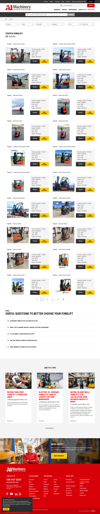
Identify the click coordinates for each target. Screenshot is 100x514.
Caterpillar (56, 486)
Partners (68, 1)
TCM (55, 491)
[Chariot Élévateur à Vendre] (28, 469)
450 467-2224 (91, 9)
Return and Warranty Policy (79, 1)
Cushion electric (70, 482)
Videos (51, 1)
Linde (55, 484)
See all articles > (50, 428)
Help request (59, 456)
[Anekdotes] (92, 511)
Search (91, 5)
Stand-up (68, 488)
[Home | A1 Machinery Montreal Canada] (18, 7)
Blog (63, 1)
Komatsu (46, 491)
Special (82, 493)
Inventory (57, 9)
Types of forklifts (33, 491)
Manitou (46, 489)
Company (57, 1)
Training (46, 1)
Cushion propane (70, 486)
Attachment (69, 495)
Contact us (82, 9)
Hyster (55, 479)
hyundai (46, 493)
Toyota (45, 479)
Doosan (56, 489)
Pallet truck (83, 495)
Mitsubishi (56, 493)
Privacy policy (6, 506)
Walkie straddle (84, 490)
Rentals (64, 9)
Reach (81, 486)
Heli (45, 496)
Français (90, 1)
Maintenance (73, 9)
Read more (10, 421)
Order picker (83, 488)
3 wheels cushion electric (84, 482)
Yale (55, 482)
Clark (45, 482)
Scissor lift (69, 490)
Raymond (46, 484)
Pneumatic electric (85, 479)
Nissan (45, 486)
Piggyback (69, 493)
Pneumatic (69, 479)
